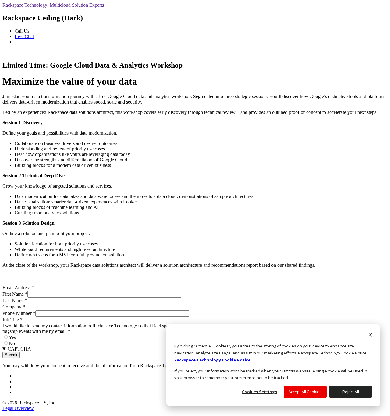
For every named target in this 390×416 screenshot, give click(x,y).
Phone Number (18, 313)
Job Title (12, 319)
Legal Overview (18, 408)
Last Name (14, 300)
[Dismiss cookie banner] (370, 335)
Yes (12, 337)
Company (13, 306)
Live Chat (24, 36)
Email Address (18, 287)
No (12, 343)
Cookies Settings (259, 391)
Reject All (350, 391)
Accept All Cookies (305, 391)
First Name (14, 294)
